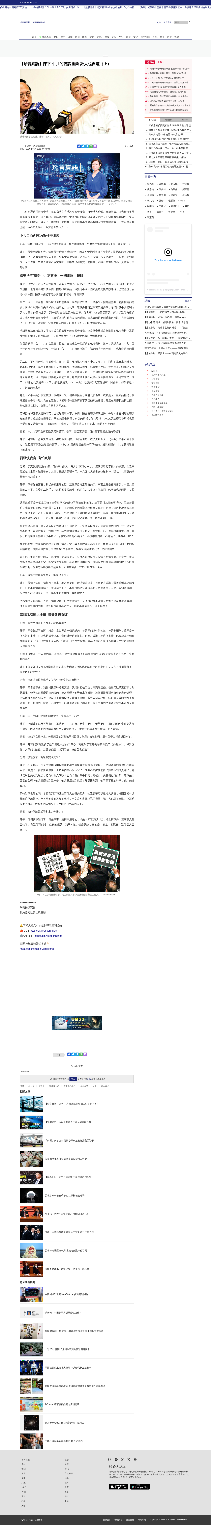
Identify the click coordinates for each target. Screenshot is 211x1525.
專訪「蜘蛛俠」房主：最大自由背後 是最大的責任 (169, 148)
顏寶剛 (162, 195)
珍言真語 (105, 1086)
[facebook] (116, 1459)
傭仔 (161, 200)
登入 (73, 1079)
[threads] (122, 1459)
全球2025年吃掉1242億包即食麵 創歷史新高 (170, 139)
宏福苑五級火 (157, 415)
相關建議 (106, 1520)
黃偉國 (150, 195)
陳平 (95, 1086)
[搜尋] (190, 22)
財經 (91, 37)
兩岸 (77, 37)
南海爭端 (155, 383)
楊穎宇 (174, 195)
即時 (56, 37)
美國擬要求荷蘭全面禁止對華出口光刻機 (168, 73)
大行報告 (155, 399)
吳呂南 (174, 189)
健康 (128, 37)
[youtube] (135, 1459)
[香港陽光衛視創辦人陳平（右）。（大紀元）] (77, 101)
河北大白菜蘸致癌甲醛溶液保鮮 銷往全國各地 (169, 157)
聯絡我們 (118, 1520)
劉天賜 (174, 184)
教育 (169, 37)
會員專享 (46, 37)
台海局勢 (155, 379)
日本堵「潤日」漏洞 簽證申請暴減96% (168, 162)
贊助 (159, 22)
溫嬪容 (160, 212)
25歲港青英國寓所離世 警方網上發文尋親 (170, 125)
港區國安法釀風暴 (159, 403)
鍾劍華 (162, 184)
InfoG (99, 37)
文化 (135, 37)
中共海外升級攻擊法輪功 (162, 411)
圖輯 (67, 1496)
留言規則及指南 (25, 1071)
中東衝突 (155, 387)
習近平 (42, 1086)
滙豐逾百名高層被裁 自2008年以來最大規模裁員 (170, 130)
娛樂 (176, 37)
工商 (67, 1501)
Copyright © (155, 1520)
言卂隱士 (175, 206)
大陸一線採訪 (157, 407)
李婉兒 (162, 206)
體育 (162, 37)
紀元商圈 (167, 22)
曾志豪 (150, 184)
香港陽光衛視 (70, 1086)
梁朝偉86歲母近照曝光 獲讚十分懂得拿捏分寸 (170, 69)
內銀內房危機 (157, 395)
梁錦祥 (162, 189)
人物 (24, 1505)
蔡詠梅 (185, 195)
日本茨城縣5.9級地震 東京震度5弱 (166, 134)
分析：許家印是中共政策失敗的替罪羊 (167, 78)
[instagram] (110, 1459)
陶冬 (149, 212)
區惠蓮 (150, 217)
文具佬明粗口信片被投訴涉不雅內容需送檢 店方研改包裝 (170, 110)
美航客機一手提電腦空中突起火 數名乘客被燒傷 (170, 96)
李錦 (182, 200)
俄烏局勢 (155, 391)
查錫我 (171, 212)
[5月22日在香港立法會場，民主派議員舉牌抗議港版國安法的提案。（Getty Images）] (77, 863)
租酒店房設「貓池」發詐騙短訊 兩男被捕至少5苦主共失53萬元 (169, 144)
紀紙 (155, 37)
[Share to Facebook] (79, 146)
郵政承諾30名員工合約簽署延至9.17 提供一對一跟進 (170, 166)
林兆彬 (150, 200)
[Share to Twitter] (83, 146)
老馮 (187, 206)
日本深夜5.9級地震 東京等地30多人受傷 (168, 87)
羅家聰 (185, 189)
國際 (84, 37)
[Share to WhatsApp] (91, 146)
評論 (114, 37)
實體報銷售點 (39, 22)
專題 (24, 1496)
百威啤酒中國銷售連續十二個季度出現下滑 (169, 82)
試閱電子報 (25, 22)
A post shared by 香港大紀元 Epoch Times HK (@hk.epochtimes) (176, 290)
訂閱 (89, 1079)
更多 (182, 212)
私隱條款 (142, 1520)
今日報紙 (26, 1459)
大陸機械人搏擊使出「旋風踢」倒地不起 (168, 92)
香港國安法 (54, 1086)
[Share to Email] (95, 146)
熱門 (63, 37)
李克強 (31, 1086)
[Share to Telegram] (87, 146)
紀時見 (154, 371)
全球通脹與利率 (158, 375)
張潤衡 (171, 200)
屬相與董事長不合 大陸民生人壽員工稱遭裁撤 (170, 105)
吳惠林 (150, 206)
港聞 (70, 37)
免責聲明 (130, 1520)
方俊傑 (185, 184)
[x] (129, 1459)
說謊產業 (84, 1086)
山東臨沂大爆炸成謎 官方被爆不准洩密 (167, 101)
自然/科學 (145, 37)
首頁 (34, 37)
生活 (121, 37)
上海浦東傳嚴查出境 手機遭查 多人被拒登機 (170, 153)
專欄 (107, 37)
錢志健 (150, 189)
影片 (24, 1464)
